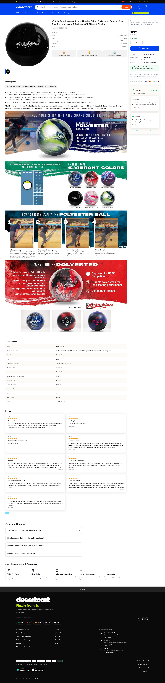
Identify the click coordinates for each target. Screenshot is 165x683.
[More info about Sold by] (155, 54)
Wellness (19, 13)
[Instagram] (138, 619)
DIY (59, 13)
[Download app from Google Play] (23, 670)
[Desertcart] (24, 7)
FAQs (146, 671)
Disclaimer (144, 668)
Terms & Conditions (140, 661)
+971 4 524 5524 (109, 652)
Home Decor (29, 13)
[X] (143, 619)
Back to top (82, 589)
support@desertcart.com (113, 645)
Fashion (52, 13)
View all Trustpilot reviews (144, 131)
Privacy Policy (143, 664)
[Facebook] (147, 619)
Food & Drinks (41, 13)
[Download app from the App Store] (37, 670)
